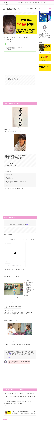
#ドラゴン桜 (23, 221)
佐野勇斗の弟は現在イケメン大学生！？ (13, 79)
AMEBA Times (9, 357)
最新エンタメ (5, 419)
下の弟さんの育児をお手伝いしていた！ (14, 81)
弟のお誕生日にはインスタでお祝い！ (14, 80)
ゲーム (10, 353)
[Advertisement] (20, 62)
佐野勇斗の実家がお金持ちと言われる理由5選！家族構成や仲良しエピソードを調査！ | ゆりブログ (23, 412)
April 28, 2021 (28, 224)
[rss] (49, 0)
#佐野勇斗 (30, 221)
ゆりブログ (5, 2)
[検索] (50, 0)
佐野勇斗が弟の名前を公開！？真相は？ (13, 78)
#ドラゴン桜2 (27, 221)
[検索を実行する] (50, 8)
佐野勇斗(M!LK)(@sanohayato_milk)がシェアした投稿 (14, 265)
